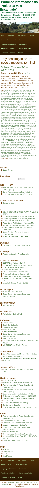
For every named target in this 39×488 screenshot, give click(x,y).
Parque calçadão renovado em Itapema (18, 137)
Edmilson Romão (15, 117)
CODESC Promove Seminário (13, 267)
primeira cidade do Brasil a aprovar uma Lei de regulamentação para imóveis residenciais (17, 142)
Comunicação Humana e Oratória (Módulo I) (18, 216)
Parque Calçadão (24, 136)
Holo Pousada (22, 35)
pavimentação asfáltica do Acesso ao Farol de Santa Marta (19, 138)
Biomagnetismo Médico (25, 48)
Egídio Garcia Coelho (10, 325)
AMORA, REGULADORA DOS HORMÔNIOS (19, 383)
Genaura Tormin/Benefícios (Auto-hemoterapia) (19, 358)
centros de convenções (12, 109)
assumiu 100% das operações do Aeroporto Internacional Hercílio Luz (16, 103)
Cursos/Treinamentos (21, 40)
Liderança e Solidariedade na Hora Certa (17, 423)
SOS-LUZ (6, 360)
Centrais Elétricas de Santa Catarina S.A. (17, 265)
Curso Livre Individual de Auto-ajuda (16, 221)
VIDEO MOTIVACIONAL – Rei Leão (15, 345)
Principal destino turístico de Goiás (20, 144)
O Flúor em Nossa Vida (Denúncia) (15, 403)
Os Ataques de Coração (11, 405)
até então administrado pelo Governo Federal (16, 105)
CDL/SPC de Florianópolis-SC (14, 263)
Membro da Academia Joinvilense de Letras (18, 127)
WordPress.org (8, 456)
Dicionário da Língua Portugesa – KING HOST (19, 396)
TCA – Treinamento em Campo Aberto (16, 236)
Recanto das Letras (10, 332)
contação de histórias (21, 111)
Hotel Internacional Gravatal (16, 125)
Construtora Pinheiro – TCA (13, 270)
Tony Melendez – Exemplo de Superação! (17, 434)
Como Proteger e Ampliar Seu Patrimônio (17, 192)
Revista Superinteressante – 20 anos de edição (19, 407)
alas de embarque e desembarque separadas (15, 96)
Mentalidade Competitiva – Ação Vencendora (19, 225)
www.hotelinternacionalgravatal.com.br (22, 157)
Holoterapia (11, 35)
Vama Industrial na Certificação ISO (15, 283)
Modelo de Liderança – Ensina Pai (15, 425)
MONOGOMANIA (9, 329)
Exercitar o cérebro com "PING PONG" (16, 245)
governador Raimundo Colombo (19, 123)
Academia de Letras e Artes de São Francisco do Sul (18, 93)
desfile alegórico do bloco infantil (16, 115)
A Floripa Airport (17, 90)
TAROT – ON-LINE (9, 338)
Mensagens (12, 158)
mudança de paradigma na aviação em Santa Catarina (16, 129)
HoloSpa (27, 73)
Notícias (19, 158)
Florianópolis (26, 122)
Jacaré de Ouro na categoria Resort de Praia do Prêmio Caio (18, 125)
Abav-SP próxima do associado (21, 92)
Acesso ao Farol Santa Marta (10, 95)
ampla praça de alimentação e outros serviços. (18, 97)
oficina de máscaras (25, 134)
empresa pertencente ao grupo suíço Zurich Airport (18, 118)
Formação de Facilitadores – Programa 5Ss (18, 223)
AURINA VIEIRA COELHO (12, 292)
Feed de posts (8, 451)
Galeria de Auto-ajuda (10, 327)
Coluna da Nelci (8, 203)
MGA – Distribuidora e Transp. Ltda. (15, 272)
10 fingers (8, 90)
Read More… (25, 87)
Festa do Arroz (16, 122)
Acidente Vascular (9, 380)
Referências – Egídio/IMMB (12, 314)
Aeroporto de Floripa (27, 95)
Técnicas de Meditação (11, 432)
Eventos (32, 35)
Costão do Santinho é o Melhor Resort (18, 111)
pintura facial (28, 139)
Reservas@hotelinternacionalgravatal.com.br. (15, 150)
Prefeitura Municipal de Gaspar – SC (16, 274)
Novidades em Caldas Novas (24, 133)
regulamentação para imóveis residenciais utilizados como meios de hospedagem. (18, 148)
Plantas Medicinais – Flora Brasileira (16, 254)
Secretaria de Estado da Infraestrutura (13, 152)
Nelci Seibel (26, 131)
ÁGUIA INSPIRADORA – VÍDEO (14, 420)
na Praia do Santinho (15, 131)
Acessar (6, 449)
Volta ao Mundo (22, 155)
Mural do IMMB (8, 305)
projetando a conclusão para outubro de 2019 (15, 146)
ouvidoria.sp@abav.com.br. (9, 136)
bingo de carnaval (12, 107)
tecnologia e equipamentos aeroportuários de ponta (16, 154)
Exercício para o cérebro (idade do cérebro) (18, 398)
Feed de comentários (10, 454)
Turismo (25, 158)
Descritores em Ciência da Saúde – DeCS (18, 194)
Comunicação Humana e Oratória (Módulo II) (19, 218)
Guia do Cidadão (9, 400)
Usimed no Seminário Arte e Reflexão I (16, 276)
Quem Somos (23, 44)
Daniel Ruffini (8, 323)
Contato (20, 53)
